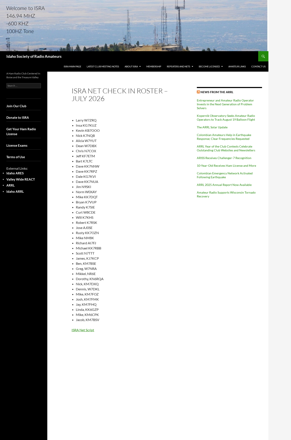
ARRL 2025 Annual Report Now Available (224, 185)
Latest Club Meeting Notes (103, 66)
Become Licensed (209, 66)
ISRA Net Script (83, 330)
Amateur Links (237, 66)
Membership (153, 66)
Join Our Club (16, 106)
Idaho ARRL (15, 191)
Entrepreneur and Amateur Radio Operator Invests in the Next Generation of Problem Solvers (225, 104)
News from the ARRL (216, 92)
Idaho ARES (15, 173)
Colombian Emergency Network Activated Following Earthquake (225, 175)
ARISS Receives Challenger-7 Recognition (224, 158)
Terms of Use (15, 157)
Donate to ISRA (17, 117)
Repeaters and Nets (178, 66)
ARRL (10, 185)
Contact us (258, 66)
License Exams (16, 145)
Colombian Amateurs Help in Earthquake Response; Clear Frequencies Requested (224, 136)
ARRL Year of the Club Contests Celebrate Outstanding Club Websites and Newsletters (226, 148)
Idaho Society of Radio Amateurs (34, 56)
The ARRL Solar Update (212, 127)
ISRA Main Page (72, 66)
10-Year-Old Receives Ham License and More (226, 165)
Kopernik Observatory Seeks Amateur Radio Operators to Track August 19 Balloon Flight (226, 117)
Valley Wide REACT (20, 179)
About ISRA (131, 66)
